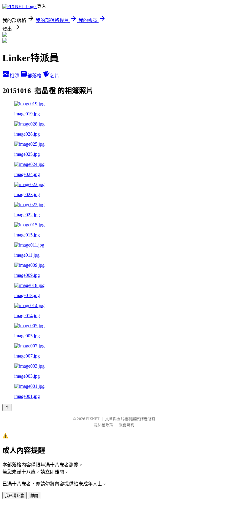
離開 (34, 495)
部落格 (35, 75)
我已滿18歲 (14, 495)
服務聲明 (126, 425)
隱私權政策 (103, 425)
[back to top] (7, 407)
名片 (54, 75)
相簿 (15, 75)
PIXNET (92, 419)
